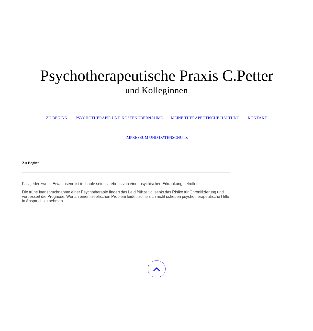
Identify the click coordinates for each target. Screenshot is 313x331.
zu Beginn (56, 118)
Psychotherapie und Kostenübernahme (119, 118)
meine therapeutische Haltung (205, 118)
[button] (157, 268)
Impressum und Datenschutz (156, 137)
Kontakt (257, 118)
